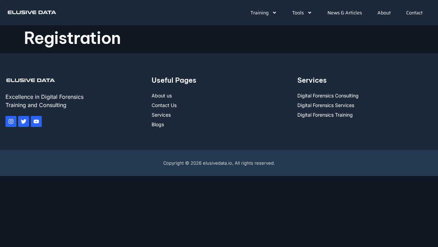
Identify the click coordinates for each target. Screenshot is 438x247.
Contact (414, 12)
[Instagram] (10, 121)
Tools (298, 12)
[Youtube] (36, 121)
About (384, 12)
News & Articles (344, 12)
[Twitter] (23, 121)
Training (259, 12)
